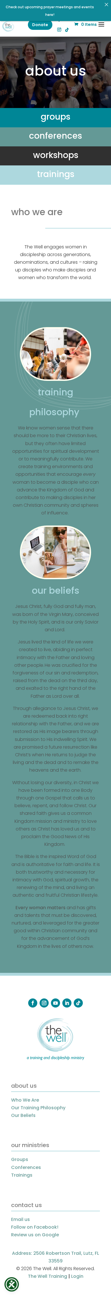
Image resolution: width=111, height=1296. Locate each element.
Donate (40, 25)
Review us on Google (35, 1234)
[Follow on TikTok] (78, 1003)
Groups (19, 1159)
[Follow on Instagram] (44, 1003)
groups (55, 117)
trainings (55, 174)
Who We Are (25, 1100)
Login (77, 1276)
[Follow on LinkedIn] (66, 1003)
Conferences (26, 1167)
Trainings (21, 1175)
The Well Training (47, 1276)
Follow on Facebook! (34, 1227)
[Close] (106, 4)
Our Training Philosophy (38, 1107)
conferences (55, 136)
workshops (55, 155)
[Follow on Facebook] (32, 1003)
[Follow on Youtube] (55, 1003)
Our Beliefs (23, 1115)
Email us (20, 1219)
